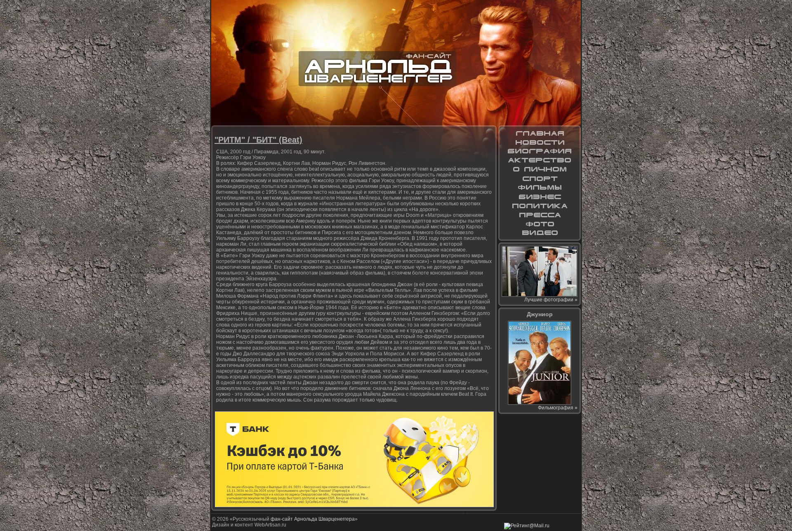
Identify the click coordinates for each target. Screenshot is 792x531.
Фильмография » (558, 408)
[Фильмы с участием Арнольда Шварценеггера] (540, 187)
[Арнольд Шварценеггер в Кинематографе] (540, 160)
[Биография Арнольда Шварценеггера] (540, 151)
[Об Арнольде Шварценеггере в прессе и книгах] (540, 214)
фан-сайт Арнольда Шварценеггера (313, 519)
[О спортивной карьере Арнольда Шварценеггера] (540, 178)
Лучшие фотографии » (551, 300)
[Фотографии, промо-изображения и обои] (540, 223)
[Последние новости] (540, 142)
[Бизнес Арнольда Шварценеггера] (540, 196)
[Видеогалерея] (540, 232)
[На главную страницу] (540, 133)
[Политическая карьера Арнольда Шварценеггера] (540, 205)
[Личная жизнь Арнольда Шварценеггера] (540, 169)
